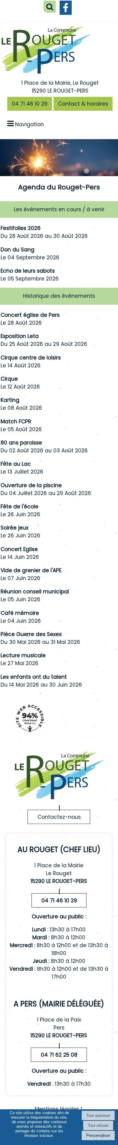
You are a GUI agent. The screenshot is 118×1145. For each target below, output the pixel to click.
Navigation (29, 124)
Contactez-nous (59, 817)
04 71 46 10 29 (30, 103)
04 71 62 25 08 (59, 1054)
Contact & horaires (83, 103)
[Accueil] (45, 49)
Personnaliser (98, 1135)
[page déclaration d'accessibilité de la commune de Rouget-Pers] (30, 735)
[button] (50, 7)
